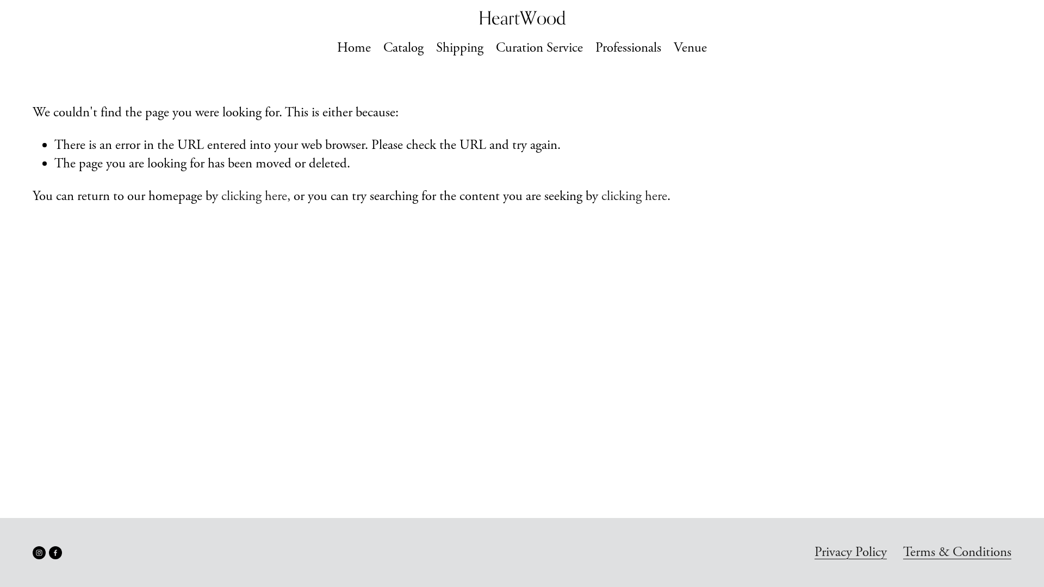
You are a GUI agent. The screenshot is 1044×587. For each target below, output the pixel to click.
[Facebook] (55, 552)
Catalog (403, 48)
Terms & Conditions (957, 552)
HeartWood (522, 18)
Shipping (459, 48)
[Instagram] (39, 552)
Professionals (628, 48)
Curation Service (539, 48)
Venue (690, 48)
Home (354, 48)
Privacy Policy (851, 552)
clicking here (254, 196)
